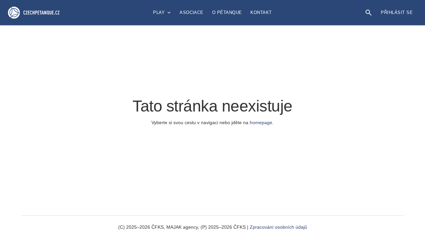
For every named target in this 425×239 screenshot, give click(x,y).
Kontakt (261, 12)
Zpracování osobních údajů (278, 227)
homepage (261, 122)
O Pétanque (227, 12)
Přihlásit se (397, 12)
